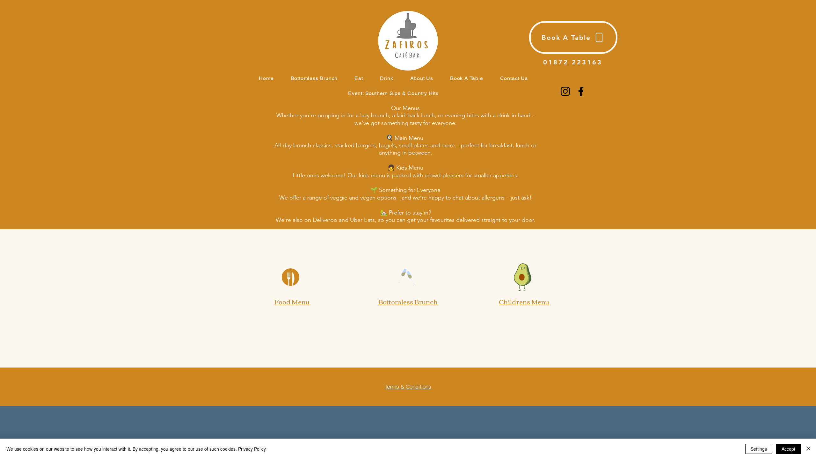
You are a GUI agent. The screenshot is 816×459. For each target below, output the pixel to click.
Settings (759, 449)
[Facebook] (581, 91)
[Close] (808, 449)
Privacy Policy (252, 449)
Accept (788, 449)
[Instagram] (565, 91)
